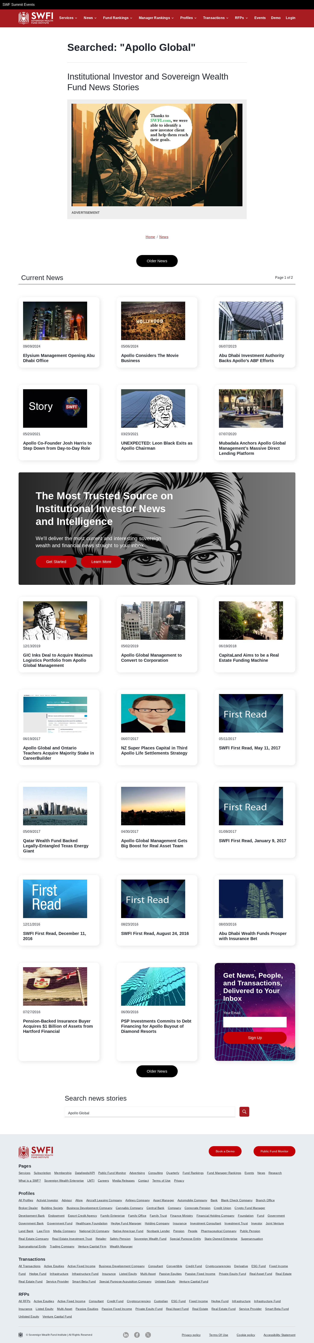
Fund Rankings (116, 18)
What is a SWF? (30, 1180)
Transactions (214, 18)
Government (276, 1215)
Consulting (155, 1173)
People (193, 1231)
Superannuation (252, 1238)
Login (290, 18)
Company (174, 1208)
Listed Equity (128, 1273)
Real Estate (284, 1273)
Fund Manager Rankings (224, 1173)
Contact (143, 1180)
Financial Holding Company (216, 1215)
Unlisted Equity (165, 1281)
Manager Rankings (154, 18)
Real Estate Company (34, 1238)
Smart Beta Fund (84, 1281)
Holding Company (157, 1223)
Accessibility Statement (279, 1335)
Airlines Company (137, 1200)
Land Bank (26, 1231)
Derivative (241, 1266)
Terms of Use (161, 1180)
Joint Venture (275, 1223)
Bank (214, 1200)
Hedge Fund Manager (126, 1223)
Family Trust (158, 1215)
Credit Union (222, 1208)
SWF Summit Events (19, 4)
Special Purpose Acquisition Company (125, 1281)
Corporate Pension (198, 1208)
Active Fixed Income (81, 1266)
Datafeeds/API (85, 1173)
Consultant (155, 1266)
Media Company (64, 1231)
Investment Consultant (205, 1223)
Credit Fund (194, 1266)
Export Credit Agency (82, 1215)
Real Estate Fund (31, 1281)
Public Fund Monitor (112, 1173)
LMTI (91, 1180)
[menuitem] (26, 1174)
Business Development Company (89, 1208)
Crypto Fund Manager (250, 1208)
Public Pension (250, 1231)
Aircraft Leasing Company (104, 1200)
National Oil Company (94, 1231)
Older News (157, 261)
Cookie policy (246, 1335)
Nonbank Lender (158, 1231)
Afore (79, 1200)
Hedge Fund (38, 1273)
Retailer (101, 1238)
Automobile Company (192, 1200)
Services (66, 18)
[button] (69, 18)
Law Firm (43, 1231)
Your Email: (232, 1013)
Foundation (246, 1215)
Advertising (137, 1173)
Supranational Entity (32, 1246)
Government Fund (59, 1223)
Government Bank (31, 1223)
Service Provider (57, 1281)
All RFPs (24, 1301)
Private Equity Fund (232, 1273)
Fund (260, 1215)
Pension (178, 1231)
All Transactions (30, 1266)
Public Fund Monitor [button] (274, 1151)
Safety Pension (120, 1238)
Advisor (67, 1200)
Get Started (61, 563)
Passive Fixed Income (200, 1273)
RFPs (239, 18)
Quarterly (172, 1173)
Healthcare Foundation (91, 1223)
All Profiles (26, 1200)
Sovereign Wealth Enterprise (64, 1180)
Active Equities (54, 1266)
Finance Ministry (181, 1215)
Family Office (137, 1215)
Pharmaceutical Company (219, 1231)
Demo (276, 18)
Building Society (52, 1208)
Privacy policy (191, 1335)
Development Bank (32, 1215)
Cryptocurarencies (218, 1266)
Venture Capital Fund (193, 1281)
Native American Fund (128, 1231)
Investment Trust (236, 1223)
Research (275, 1173)
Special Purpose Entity (185, 1238)
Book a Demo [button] (225, 1151)
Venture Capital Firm (92, 1246)
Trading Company (62, 1246)
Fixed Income (278, 1266)
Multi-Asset (148, 1273)
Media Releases (123, 1180)
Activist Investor (47, 1200)
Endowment (56, 1215)
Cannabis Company (129, 1208)
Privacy (179, 1180)
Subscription (42, 1173)
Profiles (186, 18)
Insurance (179, 1223)
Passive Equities (170, 1273)
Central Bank (155, 1208)
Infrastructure (59, 1273)
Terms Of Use (218, 1335)
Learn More (106, 563)
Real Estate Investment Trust (72, 1238)
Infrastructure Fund (85, 1273)
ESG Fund (258, 1266)
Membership (63, 1173)
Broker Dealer (28, 1208)
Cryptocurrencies (139, 1301)
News (88, 18)
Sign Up (255, 1038)
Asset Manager (163, 1200)
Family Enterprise (112, 1215)
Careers (103, 1180)
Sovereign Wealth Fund (150, 1238)
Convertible (174, 1266)
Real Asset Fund (260, 1273)
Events (260, 18)
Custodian (161, 1301)
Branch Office (265, 1200)
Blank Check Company (236, 1200)
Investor (256, 1223)
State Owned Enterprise (221, 1238)
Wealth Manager (121, 1246)
